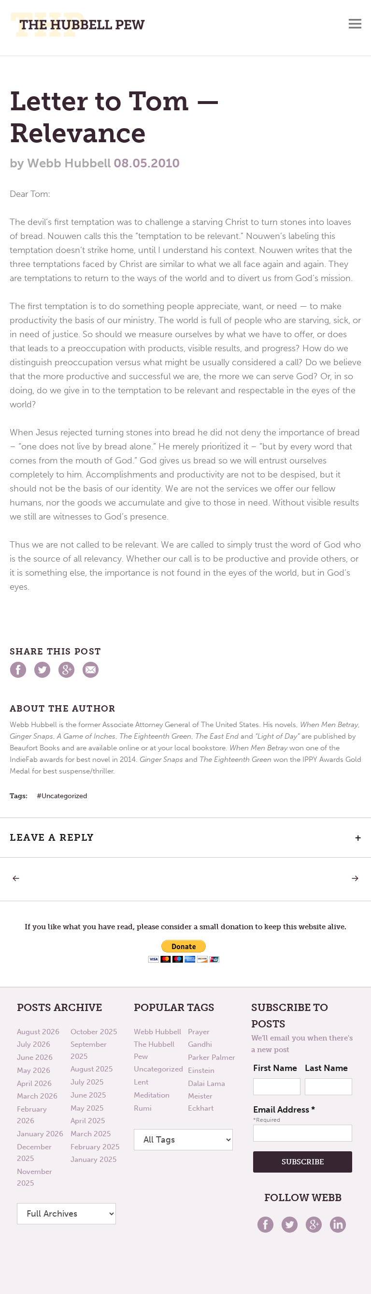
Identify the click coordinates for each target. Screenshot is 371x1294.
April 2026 (34, 1083)
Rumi (143, 1108)
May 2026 (33, 1070)
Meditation (152, 1095)
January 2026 (40, 1134)
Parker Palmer (211, 1057)
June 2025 (88, 1095)
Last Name (326, 1068)
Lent (141, 1082)
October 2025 (94, 1031)
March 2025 (91, 1134)
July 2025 (87, 1082)
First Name (275, 1068)
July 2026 (33, 1044)
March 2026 (37, 1096)
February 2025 (95, 1147)
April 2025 (88, 1120)
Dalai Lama (206, 1083)
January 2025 (93, 1159)
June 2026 (35, 1057)
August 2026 (38, 1031)
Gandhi (200, 1044)
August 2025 (92, 1069)
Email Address (284, 1109)
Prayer (199, 1031)
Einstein (201, 1070)
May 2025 (87, 1108)
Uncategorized (64, 796)
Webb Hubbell (157, 1031)
